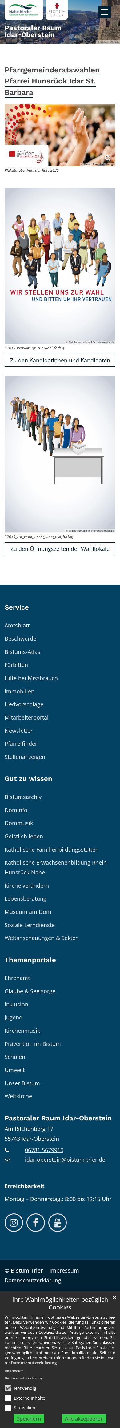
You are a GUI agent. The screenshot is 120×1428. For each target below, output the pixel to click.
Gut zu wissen (28, 778)
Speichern (29, 1418)
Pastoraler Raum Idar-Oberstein (58, 1118)
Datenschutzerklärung (34, 1362)
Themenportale (30, 960)
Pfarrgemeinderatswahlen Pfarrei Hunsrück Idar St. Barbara (52, 81)
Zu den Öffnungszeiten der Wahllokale (60, 548)
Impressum (14, 1370)
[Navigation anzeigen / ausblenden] (104, 12)
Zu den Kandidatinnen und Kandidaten (60, 360)
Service (17, 607)
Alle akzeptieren (84, 1418)
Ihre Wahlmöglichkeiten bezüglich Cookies (60, 1303)
